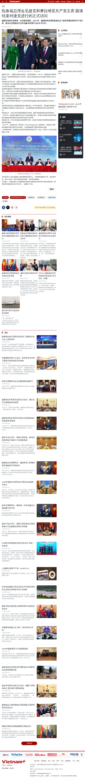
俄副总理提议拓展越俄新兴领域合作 (16, 726)
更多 (6, 333)
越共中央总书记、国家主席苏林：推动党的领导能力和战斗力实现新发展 (18, 438)
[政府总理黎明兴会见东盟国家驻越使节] (47, 386)
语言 (57, 761)
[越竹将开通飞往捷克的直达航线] (11, 302)
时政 (3, 6)
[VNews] (73, 755)
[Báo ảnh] (43, 755)
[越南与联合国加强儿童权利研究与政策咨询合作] (47, 611)
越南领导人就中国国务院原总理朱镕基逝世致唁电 (70, 63)
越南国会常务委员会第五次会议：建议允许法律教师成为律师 (18, 401)
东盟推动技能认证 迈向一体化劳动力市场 (17, 628)
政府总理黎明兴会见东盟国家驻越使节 (17, 381)
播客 (64, 117)
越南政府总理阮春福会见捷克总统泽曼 (10, 274)
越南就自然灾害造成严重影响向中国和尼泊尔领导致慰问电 (18, 668)
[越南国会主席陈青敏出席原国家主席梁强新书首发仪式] (47, 710)
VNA (62, 761)
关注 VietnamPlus (40, 207)
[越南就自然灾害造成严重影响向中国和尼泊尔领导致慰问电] (47, 672)
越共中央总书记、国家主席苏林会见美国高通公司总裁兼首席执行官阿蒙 (18, 525)
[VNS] (8, 755)
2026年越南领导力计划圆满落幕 (15, 649)
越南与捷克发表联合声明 (29, 274)
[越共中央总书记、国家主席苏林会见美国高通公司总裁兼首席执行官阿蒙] (47, 529)
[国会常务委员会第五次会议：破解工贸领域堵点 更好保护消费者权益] (47, 690)
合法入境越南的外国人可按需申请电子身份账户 (70, 35)
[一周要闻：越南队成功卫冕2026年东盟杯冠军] (78, 124)
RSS (49, 761)
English (57, 1)
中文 (74, 1)
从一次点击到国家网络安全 (65, 135)
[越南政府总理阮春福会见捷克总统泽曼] (11, 265)
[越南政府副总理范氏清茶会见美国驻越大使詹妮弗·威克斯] (47, 423)
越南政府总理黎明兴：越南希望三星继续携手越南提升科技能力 (18, 464)
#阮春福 (5, 197)
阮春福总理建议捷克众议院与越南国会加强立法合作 (29, 236)
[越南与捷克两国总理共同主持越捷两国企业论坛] (11, 225)
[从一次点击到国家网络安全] (78, 138)
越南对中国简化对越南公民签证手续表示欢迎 (70, 72)
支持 (53, 761)
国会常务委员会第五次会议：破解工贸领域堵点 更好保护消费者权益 (18, 686)
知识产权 (36, 761)
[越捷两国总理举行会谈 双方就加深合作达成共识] (48, 225)
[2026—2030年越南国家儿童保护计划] (70, 93)
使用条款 (43, 761)
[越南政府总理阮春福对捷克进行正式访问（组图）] (48, 265)
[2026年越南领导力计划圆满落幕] (47, 654)
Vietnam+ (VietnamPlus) (15, 1)
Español (69, 1)
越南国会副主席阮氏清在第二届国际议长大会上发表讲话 (18, 338)
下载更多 (29, 743)
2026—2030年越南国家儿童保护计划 (70, 105)
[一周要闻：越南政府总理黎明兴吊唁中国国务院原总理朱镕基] (78, 150)
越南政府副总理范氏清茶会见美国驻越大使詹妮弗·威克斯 (18, 419)
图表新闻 (64, 82)
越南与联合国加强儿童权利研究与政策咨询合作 (18, 607)
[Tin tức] (80, 755)
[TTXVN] (65, 755)
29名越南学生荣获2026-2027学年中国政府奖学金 (70, 54)
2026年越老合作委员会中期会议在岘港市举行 (17, 483)
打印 (12, 207)
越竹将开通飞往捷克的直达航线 (10, 311)
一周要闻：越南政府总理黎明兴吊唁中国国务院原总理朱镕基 (65, 149)
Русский (78, 1)
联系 (78, 761)
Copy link (16, 207)
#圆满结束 (31, 197)
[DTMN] (31, 755)
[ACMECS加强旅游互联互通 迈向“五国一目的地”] (47, 548)
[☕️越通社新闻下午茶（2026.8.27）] (47, 573)
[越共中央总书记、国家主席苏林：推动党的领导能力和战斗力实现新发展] (47, 442)
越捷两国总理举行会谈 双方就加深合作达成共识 (47, 236)
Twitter (8, 207)
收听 (64, 128)
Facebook (3, 207)
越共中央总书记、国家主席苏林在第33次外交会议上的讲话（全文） (70, 45)
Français (63, 1)
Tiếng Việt (51, 1)
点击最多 (64, 30)
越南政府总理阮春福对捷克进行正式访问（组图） (47, 275)
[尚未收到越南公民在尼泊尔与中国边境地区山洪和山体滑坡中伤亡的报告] (47, 592)
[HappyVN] (54, 755)
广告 (73, 761)
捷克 (6, 201)
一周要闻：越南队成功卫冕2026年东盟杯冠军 (66, 123)
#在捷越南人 (41, 197)
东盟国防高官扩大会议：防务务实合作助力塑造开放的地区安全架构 (18, 359)
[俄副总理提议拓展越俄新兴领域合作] (47, 731)
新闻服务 (68, 761)
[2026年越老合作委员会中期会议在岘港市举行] (47, 487)
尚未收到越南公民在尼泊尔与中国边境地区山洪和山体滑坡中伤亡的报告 (18, 588)
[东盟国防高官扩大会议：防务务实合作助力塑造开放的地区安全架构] (47, 363)
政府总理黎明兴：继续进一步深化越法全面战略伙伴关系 (18, 506)
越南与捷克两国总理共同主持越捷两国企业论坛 (10, 236)
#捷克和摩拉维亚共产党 (18, 197)
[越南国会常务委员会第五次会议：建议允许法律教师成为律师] (47, 405)
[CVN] (20, 755)
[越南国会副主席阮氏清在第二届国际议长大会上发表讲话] (47, 342)
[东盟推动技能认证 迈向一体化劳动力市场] (47, 632)
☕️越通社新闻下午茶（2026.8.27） (16, 568)
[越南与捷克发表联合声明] (29, 265)
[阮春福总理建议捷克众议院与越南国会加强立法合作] (29, 225)
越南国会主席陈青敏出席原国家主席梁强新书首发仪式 (18, 706)
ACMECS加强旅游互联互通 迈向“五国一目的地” (18, 544)
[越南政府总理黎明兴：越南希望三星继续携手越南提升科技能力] (47, 468)
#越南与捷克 (52, 197)
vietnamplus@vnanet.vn (44, 773)
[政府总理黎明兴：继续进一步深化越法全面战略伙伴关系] (47, 510)
